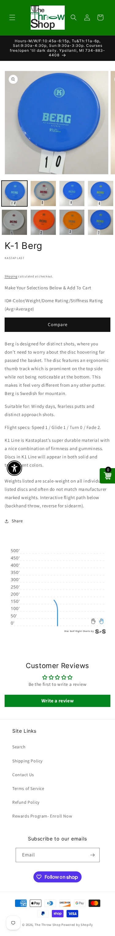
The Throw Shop (48, 925)
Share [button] (17, 521)
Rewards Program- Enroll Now (42, 816)
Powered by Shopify (77, 925)
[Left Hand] (94, 621)
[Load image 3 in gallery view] (72, 193)
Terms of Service (28, 788)
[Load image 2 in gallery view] (43, 193)
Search (19, 747)
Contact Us (23, 774)
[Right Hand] (101, 621)
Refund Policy (26, 802)
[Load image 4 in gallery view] (100, 193)
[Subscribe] (92, 855)
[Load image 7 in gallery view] (72, 222)
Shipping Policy (27, 761)
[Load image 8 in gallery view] (100, 222)
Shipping (11, 276)
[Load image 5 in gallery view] (14, 222)
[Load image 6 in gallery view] (43, 222)
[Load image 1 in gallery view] (14, 193)
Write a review (57, 700)
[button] (12, 17)
